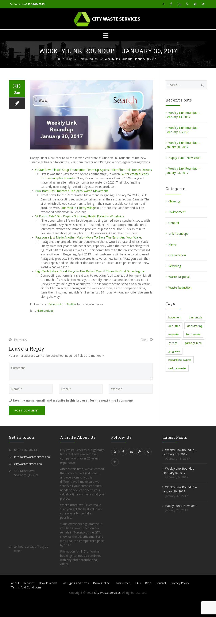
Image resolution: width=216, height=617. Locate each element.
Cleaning (174, 201)
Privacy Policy (179, 583)
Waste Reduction (180, 287)
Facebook (55, 304)
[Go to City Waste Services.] (59, 59)
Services (29, 583)
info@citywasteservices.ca (32, 457)
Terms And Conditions (26, 587)
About (15, 583)
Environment (177, 212)
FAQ (138, 583)
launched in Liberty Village (78, 208)
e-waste (173, 334)
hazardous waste (179, 360)
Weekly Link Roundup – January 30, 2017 (183, 145)
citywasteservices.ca (28, 464)
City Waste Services (107, 593)
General (173, 223)
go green (174, 351)
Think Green (122, 583)
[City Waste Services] (108, 19)
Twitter (71, 304)
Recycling (174, 266)
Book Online (101, 583)
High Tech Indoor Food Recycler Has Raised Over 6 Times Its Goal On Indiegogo (90, 271)
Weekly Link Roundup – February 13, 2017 (183, 115)
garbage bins (193, 343)
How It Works (48, 583)
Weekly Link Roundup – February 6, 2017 (183, 130)
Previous (20, 339)
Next (144, 339)
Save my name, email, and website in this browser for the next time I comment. (73, 400)
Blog (148, 583)
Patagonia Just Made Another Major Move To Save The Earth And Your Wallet (88, 237)
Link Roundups (44, 311)
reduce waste (177, 368)
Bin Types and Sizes (75, 583)
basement (174, 317)
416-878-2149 (35, 4)
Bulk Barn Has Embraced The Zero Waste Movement (71, 191)
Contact (160, 583)
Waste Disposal (179, 277)
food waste (193, 334)
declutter (174, 326)
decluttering (194, 326)
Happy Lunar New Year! (184, 158)
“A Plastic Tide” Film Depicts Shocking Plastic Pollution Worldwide (79, 216)
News (172, 244)
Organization (177, 255)
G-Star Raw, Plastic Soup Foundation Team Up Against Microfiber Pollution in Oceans (93, 170)
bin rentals (195, 317)
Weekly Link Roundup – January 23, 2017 (183, 170)
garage (172, 343)
